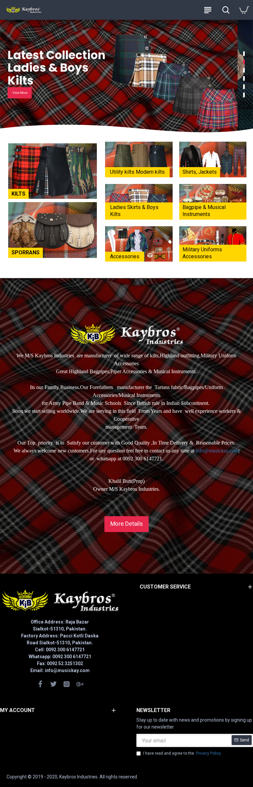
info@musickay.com (217, 450)
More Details (126, 523)
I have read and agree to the (182, 753)
